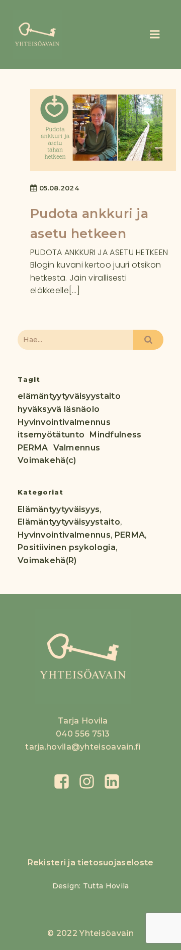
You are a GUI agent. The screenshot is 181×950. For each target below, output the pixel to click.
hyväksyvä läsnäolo (59, 409)
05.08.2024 (59, 188)
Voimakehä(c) (47, 460)
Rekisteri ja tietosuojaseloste (91, 862)
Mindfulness (115, 434)
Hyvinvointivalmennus (64, 422)
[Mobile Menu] (149, 34)
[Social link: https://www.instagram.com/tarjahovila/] (90, 782)
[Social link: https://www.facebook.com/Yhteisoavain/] (65, 782)
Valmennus (77, 447)
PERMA (33, 447)
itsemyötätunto (51, 434)
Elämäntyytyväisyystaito (69, 522)
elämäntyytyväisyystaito (69, 396)
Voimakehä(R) (47, 560)
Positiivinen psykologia (67, 547)
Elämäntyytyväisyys (59, 509)
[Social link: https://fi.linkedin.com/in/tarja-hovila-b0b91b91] (115, 782)
